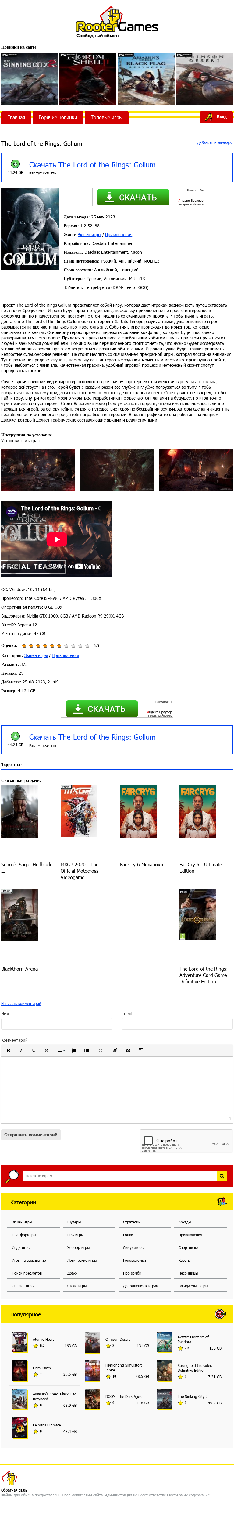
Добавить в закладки (214, 142)
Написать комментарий (21, 1003)
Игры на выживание (29, 1260)
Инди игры (21, 1247)
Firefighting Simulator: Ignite (123, 1367)
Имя (5, 1013)
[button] (8, 1050)
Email (127, 1013)
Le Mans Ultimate (47, 1425)
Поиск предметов (27, 1273)
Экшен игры (89, 234)
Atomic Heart (43, 1339)
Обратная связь (14, 1490)
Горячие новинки (58, 117)
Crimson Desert (117, 1339)
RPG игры (75, 1234)
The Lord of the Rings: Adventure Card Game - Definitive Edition (204, 975)
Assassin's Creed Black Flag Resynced (54, 1396)
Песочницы (188, 1273)
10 (86, 645)
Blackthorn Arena (19, 968)
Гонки (128, 1234)
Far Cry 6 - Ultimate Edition (200, 867)
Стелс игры (77, 1285)
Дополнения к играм (140, 1285)
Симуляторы (133, 1247)
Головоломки (134, 1260)
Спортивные (189, 1247)
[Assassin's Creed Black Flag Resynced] (146, 79)
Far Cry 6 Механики (141, 864)
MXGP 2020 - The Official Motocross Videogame (79, 870)
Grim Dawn (42, 1367)
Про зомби (132, 1273)
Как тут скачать (42, 172)
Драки (72, 1273)
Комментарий (14, 1040)
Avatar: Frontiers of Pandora (193, 1339)
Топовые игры (106, 117)
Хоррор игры (78, 1247)
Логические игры (82, 1260)
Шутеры (74, 1222)
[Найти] (222, 1176)
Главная (16, 117)
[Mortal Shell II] (87, 79)
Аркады (185, 1222)
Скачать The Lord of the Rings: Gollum (92, 164)
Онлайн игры (23, 1285)
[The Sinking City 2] (29, 79)
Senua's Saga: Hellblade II (26, 867)
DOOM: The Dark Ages (123, 1396)
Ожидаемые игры (193, 1285)
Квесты (184, 1260)
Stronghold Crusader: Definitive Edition (195, 1368)
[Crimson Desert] (204, 79)
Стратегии (131, 1222)
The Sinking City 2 (193, 1396)
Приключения (118, 234)
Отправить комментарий (31, 1134)
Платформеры (24, 1234)
